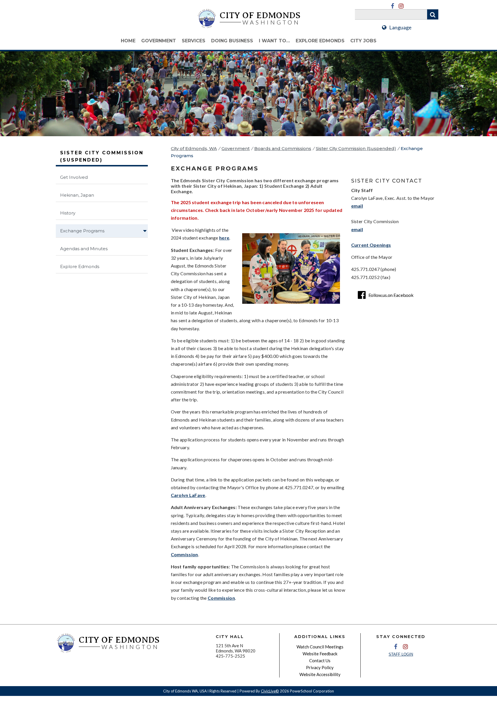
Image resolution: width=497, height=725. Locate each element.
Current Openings (371, 245)
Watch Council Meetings (320, 646)
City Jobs (363, 40)
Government (158, 40)
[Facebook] (392, 6)
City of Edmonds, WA (194, 148)
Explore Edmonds (320, 40)
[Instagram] (401, 6)
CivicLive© (270, 691)
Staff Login (401, 654)
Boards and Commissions (282, 148)
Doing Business (232, 40)
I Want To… (274, 40)
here (224, 237)
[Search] (432, 15)
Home (128, 40)
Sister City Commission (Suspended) (356, 148)
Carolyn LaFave (188, 495)
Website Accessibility (320, 674)
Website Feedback (320, 653)
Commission (184, 554)
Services (193, 40)
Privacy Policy (320, 667)
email (357, 205)
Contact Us (319, 660)
